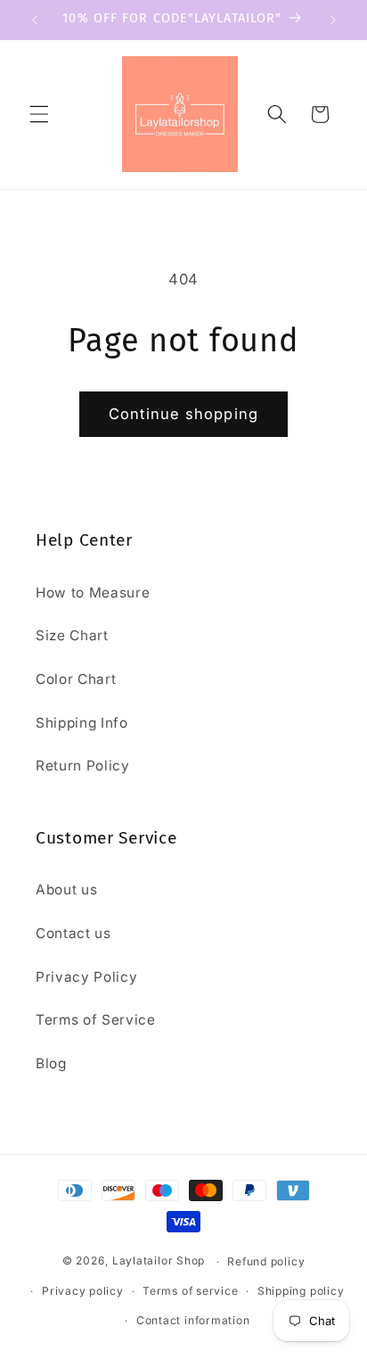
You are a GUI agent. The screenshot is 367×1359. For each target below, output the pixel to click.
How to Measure (93, 592)
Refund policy (266, 1261)
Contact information (193, 1320)
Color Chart (76, 679)
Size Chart (72, 635)
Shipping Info (82, 722)
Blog (51, 1063)
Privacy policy (83, 1290)
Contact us (73, 933)
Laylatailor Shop (158, 1261)
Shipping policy (301, 1290)
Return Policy (83, 765)
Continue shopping (183, 414)
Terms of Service (96, 1019)
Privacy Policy (86, 976)
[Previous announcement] (34, 19)
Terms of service (190, 1290)
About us (66, 889)
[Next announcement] (333, 19)
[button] (39, 114)
